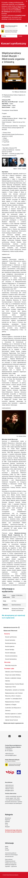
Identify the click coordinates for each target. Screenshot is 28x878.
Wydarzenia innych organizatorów (13, 723)
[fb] (9, 736)
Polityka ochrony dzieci (10, 863)
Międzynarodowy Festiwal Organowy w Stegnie (12, 703)
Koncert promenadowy (11, 656)
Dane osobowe (8, 859)
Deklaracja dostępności (10, 864)
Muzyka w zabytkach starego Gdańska (13, 679)
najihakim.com (5, 254)
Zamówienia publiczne (10, 853)
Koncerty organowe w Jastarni (13, 713)
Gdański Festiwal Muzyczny (12, 717)
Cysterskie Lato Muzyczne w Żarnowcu (13, 709)
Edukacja (7, 821)
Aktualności (8, 818)
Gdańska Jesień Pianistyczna (13, 671)
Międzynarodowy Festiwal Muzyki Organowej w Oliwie (14, 685)
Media (6, 846)
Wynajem (7, 826)
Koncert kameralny (10, 640)
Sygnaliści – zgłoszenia (11, 866)
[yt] (20, 736)
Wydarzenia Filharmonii (10, 630)
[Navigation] (26, 26)
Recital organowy (9, 646)
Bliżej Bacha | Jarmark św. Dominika (14, 690)
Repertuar (7, 819)
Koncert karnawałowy (11, 659)
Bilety (6, 823)
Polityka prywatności (10, 861)
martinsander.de (6, 408)
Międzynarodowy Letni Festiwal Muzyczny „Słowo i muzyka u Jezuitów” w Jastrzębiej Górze (13, 695)
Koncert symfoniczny (11, 637)
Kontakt (7, 850)
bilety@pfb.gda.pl (9, 790)
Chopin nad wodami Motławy (13, 675)
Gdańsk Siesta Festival (11, 720)
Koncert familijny (9, 649)
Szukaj (20, 36)
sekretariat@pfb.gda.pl (10, 755)
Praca (6, 848)
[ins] (14, 736)
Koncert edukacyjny (10, 653)
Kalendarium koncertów (11, 627)
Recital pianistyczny (10, 643)
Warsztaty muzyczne (11, 665)
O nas (6, 825)
